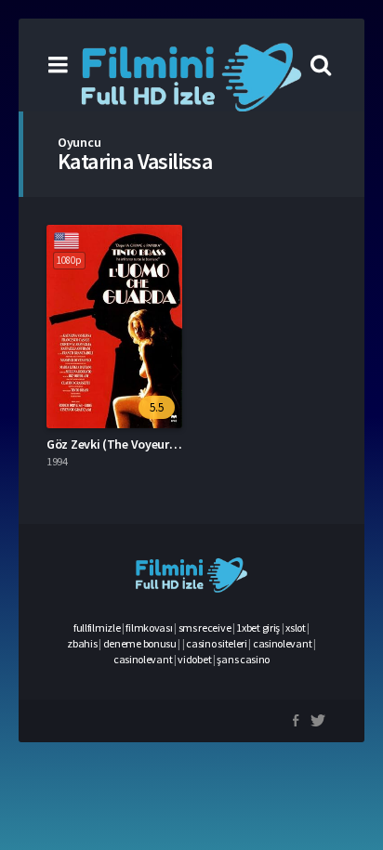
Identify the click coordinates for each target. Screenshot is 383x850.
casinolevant (282, 643)
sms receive (204, 627)
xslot (295, 627)
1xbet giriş (258, 627)
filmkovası (148, 627)
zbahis (82, 643)
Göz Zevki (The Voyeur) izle (120, 444)
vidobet (194, 659)
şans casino (243, 659)
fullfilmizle (96, 627)
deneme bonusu (140, 643)
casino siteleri (216, 643)
